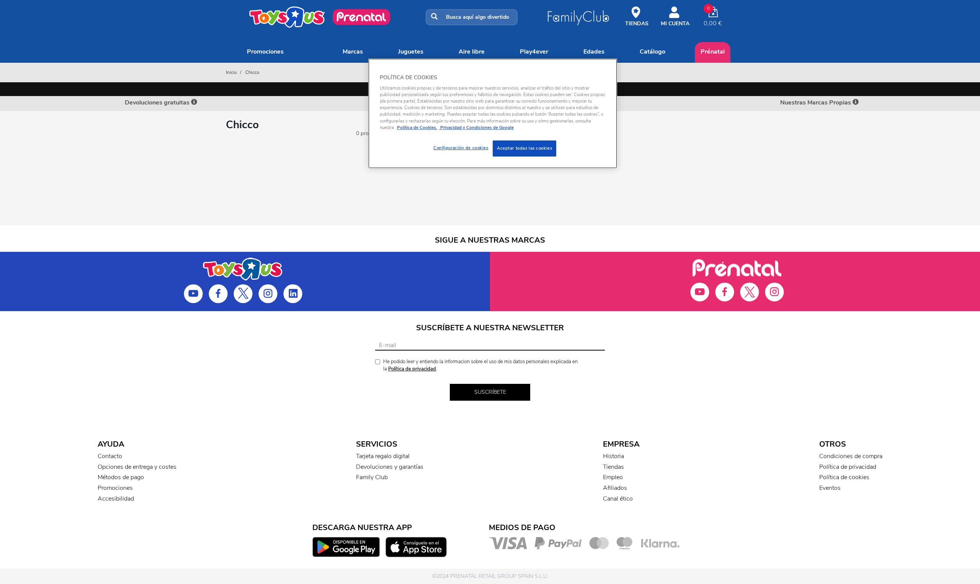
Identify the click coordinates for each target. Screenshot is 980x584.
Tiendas (613, 467)
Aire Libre (472, 51)
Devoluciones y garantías (389, 467)
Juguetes (410, 51)
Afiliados (615, 488)
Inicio (231, 72)
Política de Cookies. (417, 127)
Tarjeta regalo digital (383, 456)
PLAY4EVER (534, 51)
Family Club (372, 477)
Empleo (613, 477)
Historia (613, 456)
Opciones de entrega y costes (137, 467)
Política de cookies (844, 477)
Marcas (353, 51)
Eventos (830, 488)
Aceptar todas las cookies (524, 148)
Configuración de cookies (460, 148)
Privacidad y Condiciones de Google (476, 127)
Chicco (252, 72)
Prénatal (713, 51)
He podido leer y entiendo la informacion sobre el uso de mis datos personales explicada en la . (480, 365)
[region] (492, 113)
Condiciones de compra (850, 456)
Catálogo (652, 51)
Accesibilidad (116, 498)
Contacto (110, 456)
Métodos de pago (121, 477)
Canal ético (618, 498)
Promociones (265, 51)
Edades (593, 51)
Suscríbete (490, 392)
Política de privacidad (412, 368)
